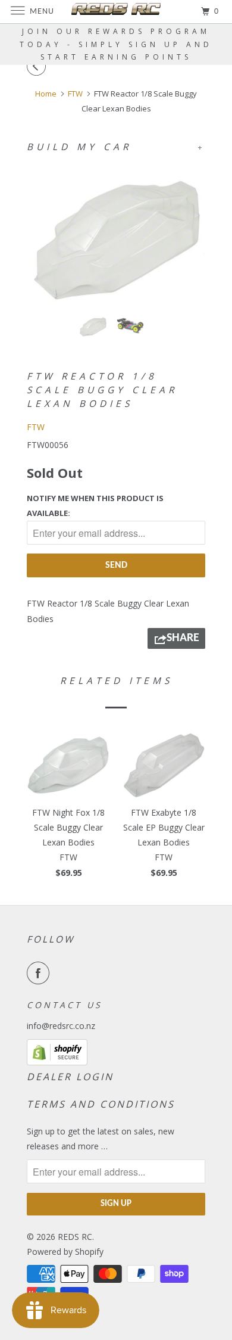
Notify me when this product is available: (95, 505)
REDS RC (75, 1236)
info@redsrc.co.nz (61, 1025)
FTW (36, 427)
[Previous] (38, 66)
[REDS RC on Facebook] (40, 973)
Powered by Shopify (65, 1251)
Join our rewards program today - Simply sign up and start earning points (116, 44)
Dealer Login (70, 1076)
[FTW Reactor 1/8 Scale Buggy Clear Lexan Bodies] (116, 234)
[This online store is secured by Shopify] (57, 1062)
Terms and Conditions (101, 1104)
